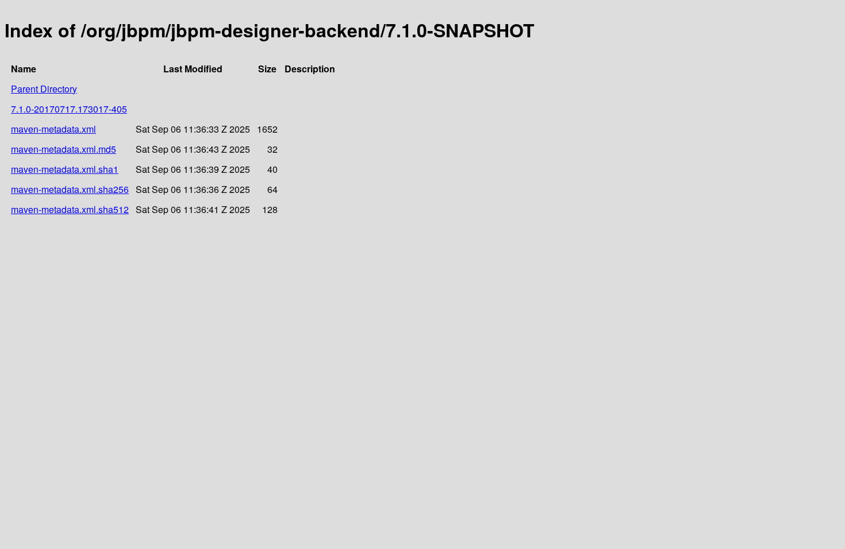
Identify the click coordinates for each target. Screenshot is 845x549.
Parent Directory (44, 88)
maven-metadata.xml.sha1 (64, 169)
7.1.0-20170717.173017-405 (69, 108)
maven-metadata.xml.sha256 (70, 189)
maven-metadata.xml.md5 (63, 149)
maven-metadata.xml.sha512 (70, 209)
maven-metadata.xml (53, 129)
